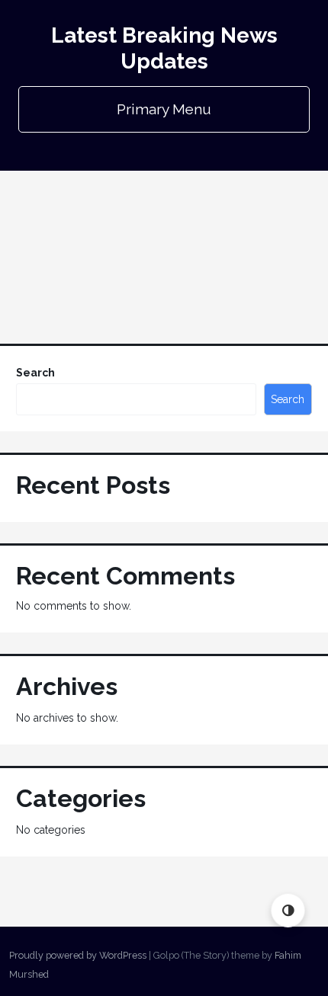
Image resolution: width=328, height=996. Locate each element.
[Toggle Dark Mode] (288, 910)
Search (35, 373)
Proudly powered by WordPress (77, 955)
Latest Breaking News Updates (164, 48)
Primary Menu (164, 109)
